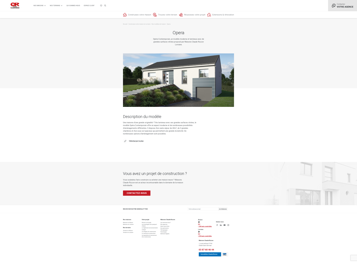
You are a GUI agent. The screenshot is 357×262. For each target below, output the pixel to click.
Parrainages (163, 232)
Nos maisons (38, 5)
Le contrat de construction (148, 233)
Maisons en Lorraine (128, 224)
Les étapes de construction (149, 231)
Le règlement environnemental (150, 228)
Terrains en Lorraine (128, 232)
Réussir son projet (146, 222)
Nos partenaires (164, 228)
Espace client (89, 5)
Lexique (144, 229)
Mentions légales (164, 233)
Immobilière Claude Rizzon (209, 254)
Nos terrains (55, 5)
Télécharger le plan (136, 141)
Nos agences (163, 224)
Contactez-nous (137, 193)
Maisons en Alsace (128, 222)
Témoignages (164, 230)
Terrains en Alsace (128, 230)
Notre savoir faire (164, 226)
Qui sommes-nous (73, 5)
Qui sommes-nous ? (165, 222)
